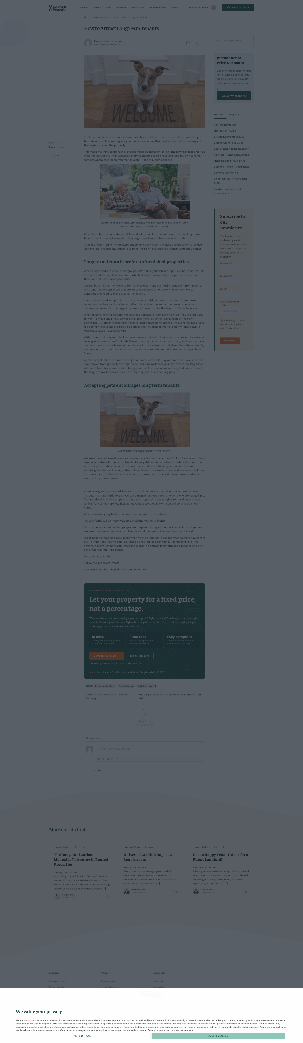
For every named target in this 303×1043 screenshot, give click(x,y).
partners (32, 1020)
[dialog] (151, 1015)
